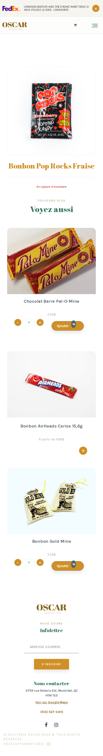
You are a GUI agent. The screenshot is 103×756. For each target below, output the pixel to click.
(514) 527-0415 (51, 712)
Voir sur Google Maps (51, 702)
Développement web (23, 744)
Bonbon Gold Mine (51, 541)
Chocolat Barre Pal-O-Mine (51, 301)
